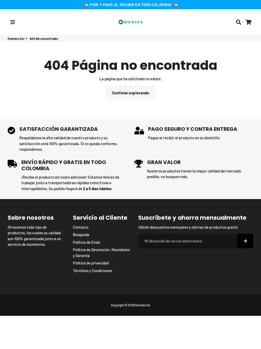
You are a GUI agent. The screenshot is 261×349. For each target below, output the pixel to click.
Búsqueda (81, 234)
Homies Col (16, 38)
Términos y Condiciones (92, 270)
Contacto (80, 227)
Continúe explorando (130, 92)
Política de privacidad (91, 263)
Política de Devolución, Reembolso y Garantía (101, 252)
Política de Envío (86, 242)
